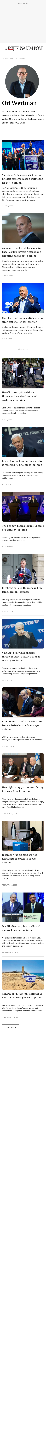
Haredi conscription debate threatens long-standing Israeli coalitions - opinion (20, 395)
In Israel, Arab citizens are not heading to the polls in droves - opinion (20, 858)
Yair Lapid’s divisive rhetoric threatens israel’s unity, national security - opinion (21, 656)
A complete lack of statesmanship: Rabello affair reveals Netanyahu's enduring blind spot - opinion (21, 251)
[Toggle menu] (5, 48)
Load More (10, 1027)
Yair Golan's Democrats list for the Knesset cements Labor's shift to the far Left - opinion (22, 178)
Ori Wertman (20, 58)
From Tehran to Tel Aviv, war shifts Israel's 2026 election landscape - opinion (22, 725)
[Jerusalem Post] (25, 48)
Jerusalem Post (8, 58)
